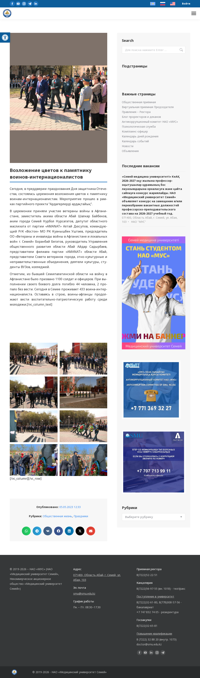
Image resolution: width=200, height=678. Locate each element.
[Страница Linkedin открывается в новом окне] (35, 3)
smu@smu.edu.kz (84, 593)
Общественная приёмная (139, 102)
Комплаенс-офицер (135, 131)
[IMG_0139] (34, 426)
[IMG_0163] (83, 325)
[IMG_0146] (34, 392)
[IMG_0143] (83, 392)
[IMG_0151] (34, 359)
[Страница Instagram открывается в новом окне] (24, 3)
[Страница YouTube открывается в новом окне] (18, 3)
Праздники (81, 516)
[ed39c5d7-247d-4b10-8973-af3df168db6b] (34, 460)
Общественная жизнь (57, 516)
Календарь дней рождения (140, 136)
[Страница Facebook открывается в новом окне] (12, 3)
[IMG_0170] (34, 325)
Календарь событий (135, 141)
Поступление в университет (155, 596)
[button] (5, 37)
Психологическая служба (139, 126)
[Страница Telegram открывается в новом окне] (29, 3)
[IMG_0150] (83, 359)
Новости (127, 146)
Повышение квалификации (154, 633)
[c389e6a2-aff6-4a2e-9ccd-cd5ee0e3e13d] (83, 460)
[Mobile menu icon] (193, 13)
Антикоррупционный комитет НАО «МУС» (150, 121)
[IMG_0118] (83, 426)
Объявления (130, 151)
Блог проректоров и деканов (141, 117)
